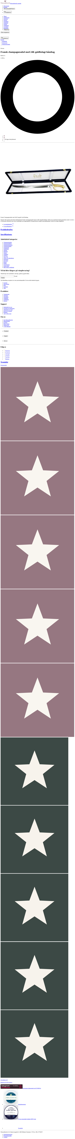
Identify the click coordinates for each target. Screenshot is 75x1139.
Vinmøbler (6, 21)
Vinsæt (5, 253)
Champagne (4, 42)
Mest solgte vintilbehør (9, 267)
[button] (37, 179)
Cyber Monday (7, 326)
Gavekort (6, 286)
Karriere (5, 322)
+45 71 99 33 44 (7, 313)
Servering (6, 260)
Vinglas (5, 24)
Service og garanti (8, 311)
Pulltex (5, 263)
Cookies (5, 1137)
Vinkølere (6, 254)
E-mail (15, 276)
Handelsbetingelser (8, 1134)
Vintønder (6, 23)
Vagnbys (6, 255)
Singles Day (6, 325)
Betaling (5, 312)
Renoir (5, 262)
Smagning (6, 259)
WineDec (6, 251)
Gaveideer (6, 27)
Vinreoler (6, 19)
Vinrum (5, 20)
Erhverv (5, 301)
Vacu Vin (6, 256)
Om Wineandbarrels (8, 320)
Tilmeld (2, 277)
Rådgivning (6, 29)
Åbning (5, 250)
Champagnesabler (6, 44)
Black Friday (7, 324)
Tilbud (5, 16)
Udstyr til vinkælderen (9, 258)
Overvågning (7, 264)
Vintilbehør (6, 25)
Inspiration (6, 28)
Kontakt (5, 7)
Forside (2, 39)
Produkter (6, 331)
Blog (5, 285)
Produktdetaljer (7, 229)
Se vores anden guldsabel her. (8, 245)
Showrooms (6, 6)
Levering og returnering (9, 308)
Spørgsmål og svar (8, 307)
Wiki (5, 288)
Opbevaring (6, 266)
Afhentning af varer (8, 309)
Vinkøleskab (6, 17)
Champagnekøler (7, 246)
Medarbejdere (7, 321)
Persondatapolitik (7, 1135)
